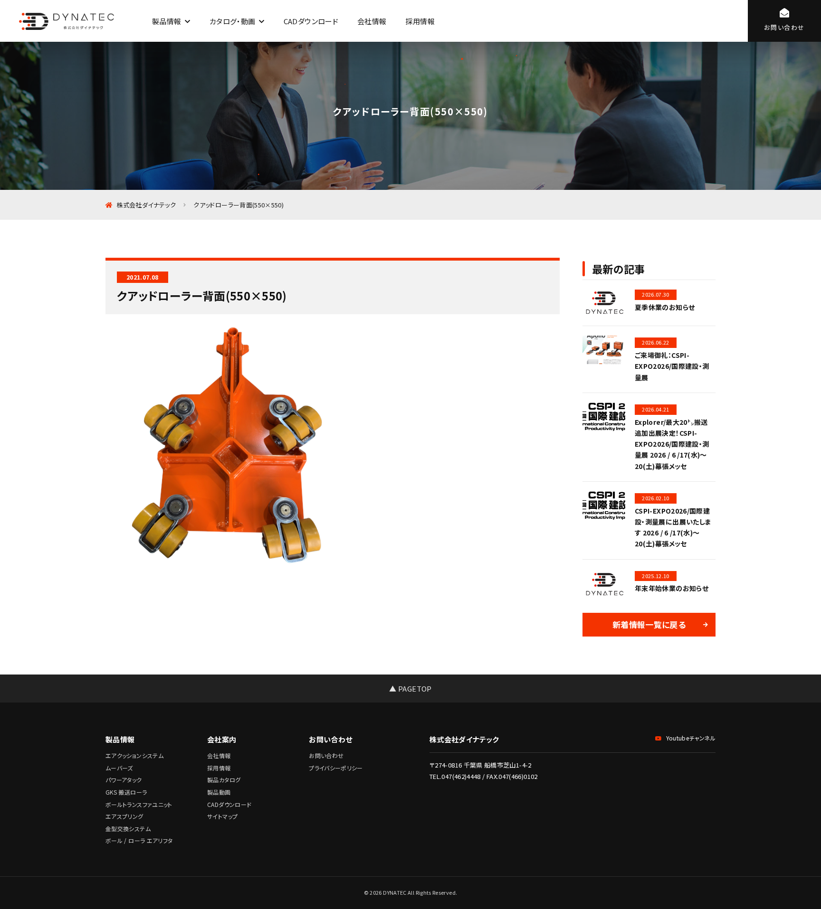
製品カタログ (223, 780)
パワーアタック (123, 780)
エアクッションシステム (134, 755)
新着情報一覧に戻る (649, 624)
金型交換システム (128, 829)
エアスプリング (124, 816)
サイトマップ (222, 816)
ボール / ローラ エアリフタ (138, 840)
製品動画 (218, 792)
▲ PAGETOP (410, 688)
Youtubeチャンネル (691, 738)
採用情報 (419, 21)
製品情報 (166, 21)
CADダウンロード (311, 21)
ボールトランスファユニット (138, 804)
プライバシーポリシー (336, 768)
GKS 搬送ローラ (126, 792)
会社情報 (371, 21)
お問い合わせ (326, 755)
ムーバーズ (119, 768)
